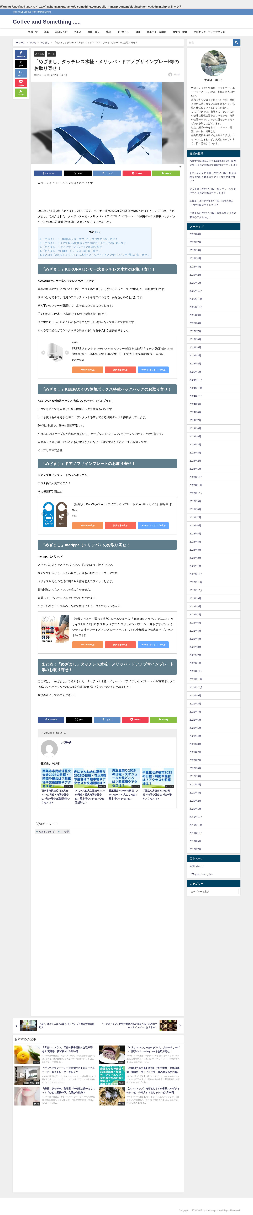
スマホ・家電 (180, 32)
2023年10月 (196, 493)
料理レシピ (61, 32)
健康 (138, 32)
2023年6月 (195, 525)
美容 (108, 32)
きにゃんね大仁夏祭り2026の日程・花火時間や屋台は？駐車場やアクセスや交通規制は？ (212, 177)
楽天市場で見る (120, 370)
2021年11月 (195, 679)
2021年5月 (195, 728)
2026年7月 (195, 242)
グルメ (77, 32)
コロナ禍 (64, 831)
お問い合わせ (196, 866)
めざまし (39, 54)
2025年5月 (195, 347)
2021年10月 (196, 687)
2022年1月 (195, 663)
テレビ (51, 54)
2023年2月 (195, 558)
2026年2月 (195, 274)
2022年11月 (195, 582)
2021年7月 (195, 711)
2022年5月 (195, 631)
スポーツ (33, 32)
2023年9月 (195, 501)
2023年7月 (195, 517)
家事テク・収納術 (156, 32)
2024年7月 (195, 420)
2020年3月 (195, 792)
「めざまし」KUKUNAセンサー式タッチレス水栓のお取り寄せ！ (79, 239)
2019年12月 (196, 817)
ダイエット (123, 32)
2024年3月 (195, 452)
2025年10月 (196, 307)
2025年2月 (195, 363)
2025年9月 (195, 315)
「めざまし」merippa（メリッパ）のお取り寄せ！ (70, 250)
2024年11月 (195, 388)
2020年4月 (195, 784)
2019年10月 (196, 833)
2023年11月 (195, 485)
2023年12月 (196, 477)
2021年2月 (195, 752)
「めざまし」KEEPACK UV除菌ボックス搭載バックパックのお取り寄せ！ (84, 243)
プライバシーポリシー (201, 874)
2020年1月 (195, 809)
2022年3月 (195, 647)
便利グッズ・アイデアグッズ (209, 32)
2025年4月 (195, 355)
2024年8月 (195, 412)
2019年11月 (195, 825)
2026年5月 (195, 250)
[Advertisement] (107, 198)
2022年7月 (195, 614)
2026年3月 (195, 266)
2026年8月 (195, 234)
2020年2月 (195, 801)
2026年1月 (195, 283)
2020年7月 (195, 760)
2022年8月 (195, 606)
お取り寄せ (94, 32)
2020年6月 (195, 768)
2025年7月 (195, 331)
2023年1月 (195, 566)
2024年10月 (196, 396)
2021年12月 (196, 671)
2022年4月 (195, 639)
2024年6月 (195, 428)
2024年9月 (195, 404)
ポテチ (177, 74)
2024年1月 (195, 469)
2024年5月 (195, 436)
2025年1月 (195, 372)
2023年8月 (195, 509)
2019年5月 (195, 841)
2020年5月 (195, 776)
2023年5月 (195, 533)
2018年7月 (195, 849)
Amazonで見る (88, 370)
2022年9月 (195, 598)
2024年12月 (196, 380)
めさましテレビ (47, 831)
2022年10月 (196, 590)
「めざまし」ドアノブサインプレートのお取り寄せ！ (72, 246)
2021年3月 (195, 744)
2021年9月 (195, 695)
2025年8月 (195, 323)
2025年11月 (195, 299)
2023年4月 (195, 541)
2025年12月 (196, 291)
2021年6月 (195, 720)
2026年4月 (195, 258)
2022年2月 (195, 655)
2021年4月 (195, 736)
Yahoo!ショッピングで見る (153, 370)
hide (97, 232)
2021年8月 (195, 703)
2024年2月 (195, 460)
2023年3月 (195, 550)
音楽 (46, 32)
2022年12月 (196, 574)
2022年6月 (195, 622)
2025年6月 (195, 339)
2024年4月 (195, 444)
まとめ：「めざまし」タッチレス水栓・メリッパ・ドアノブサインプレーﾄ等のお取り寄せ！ (95, 254)
